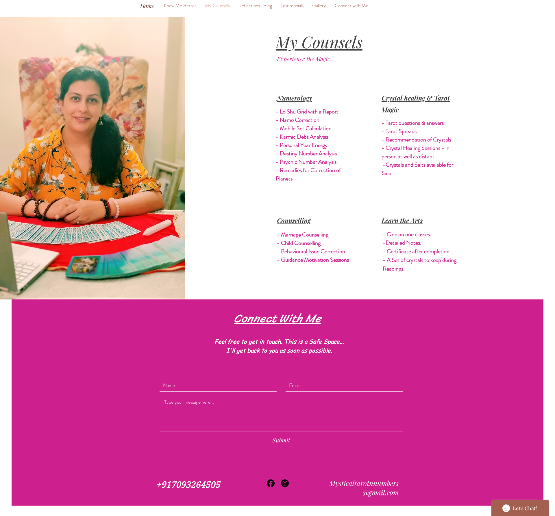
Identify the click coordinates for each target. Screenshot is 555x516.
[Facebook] (271, 483)
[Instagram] (285, 483)
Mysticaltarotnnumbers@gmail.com (364, 487)
